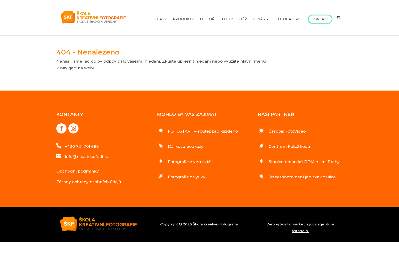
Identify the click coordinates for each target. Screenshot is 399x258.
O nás (259, 19)
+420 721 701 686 (82, 146)
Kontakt (320, 19)
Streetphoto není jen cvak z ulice (302, 177)
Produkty (183, 19)
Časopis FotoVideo (287, 131)
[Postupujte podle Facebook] (61, 128)
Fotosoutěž (234, 19)
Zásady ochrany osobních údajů (88, 181)
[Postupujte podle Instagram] (73, 128)
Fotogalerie (289, 19)
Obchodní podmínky (77, 171)
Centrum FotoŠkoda (289, 146)
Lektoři (208, 19)
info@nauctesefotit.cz (87, 156)
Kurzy (160, 19)
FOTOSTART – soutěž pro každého (203, 131)
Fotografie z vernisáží (189, 161)
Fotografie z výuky (186, 177)
